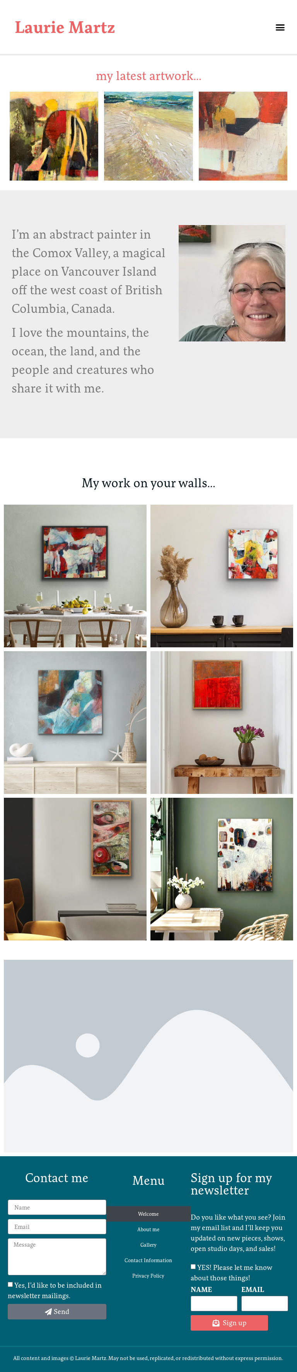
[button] (280, 27)
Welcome (148, 1214)
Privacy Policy (148, 1276)
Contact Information (148, 1260)
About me (148, 1229)
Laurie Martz (65, 27)
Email (252, 1290)
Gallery (148, 1245)
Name (201, 1290)
